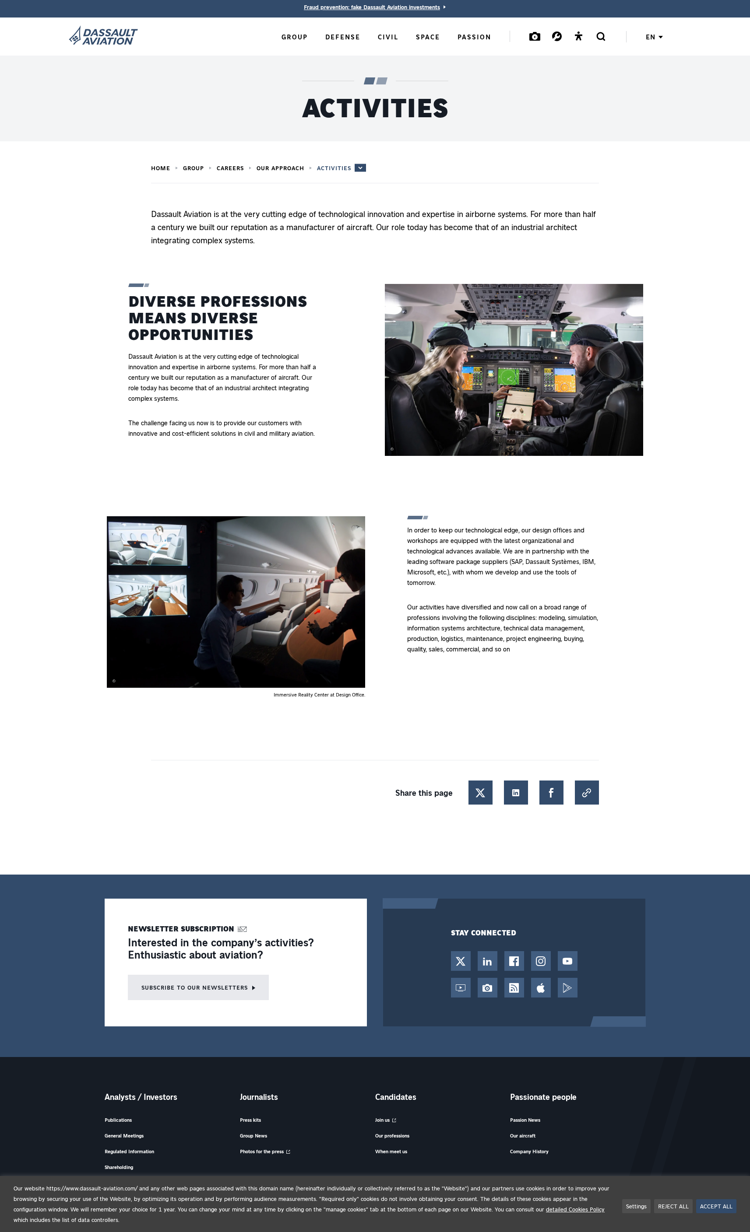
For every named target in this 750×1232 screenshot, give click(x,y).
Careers (230, 168)
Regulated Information (129, 1151)
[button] (514, 372)
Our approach (280, 168)
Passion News (525, 1119)
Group (193, 168)
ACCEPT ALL (716, 1206)
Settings (636, 1206)
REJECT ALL (673, 1206)
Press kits (250, 1119)
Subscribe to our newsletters (194, 987)
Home (160, 168)
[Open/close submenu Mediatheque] (535, 36)
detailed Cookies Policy (575, 1209)
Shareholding (119, 1167)
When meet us (391, 1151)
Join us (382, 1119)
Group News (253, 1135)
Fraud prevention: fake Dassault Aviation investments (372, 7)
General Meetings (124, 1135)
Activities (334, 168)
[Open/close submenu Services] (557, 36)
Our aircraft (522, 1135)
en (650, 36)
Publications (118, 1119)
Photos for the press (262, 1151)
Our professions (392, 1135)
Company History (529, 1151)
